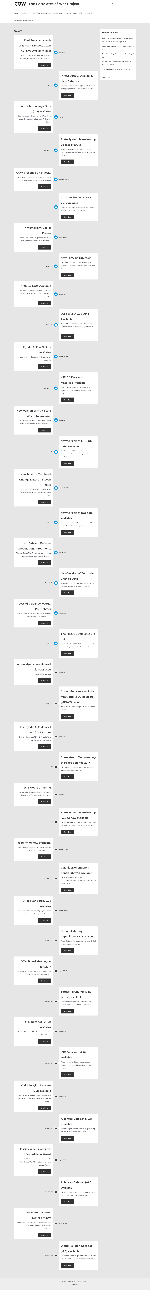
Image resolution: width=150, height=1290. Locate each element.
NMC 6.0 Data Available (36, 285)
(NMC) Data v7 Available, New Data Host (116, 46)
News (75, 13)
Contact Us (88, 13)
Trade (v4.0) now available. (33, 842)
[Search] (134, 4)
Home (16, 13)
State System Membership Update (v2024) (116, 62)
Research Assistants (44, 13)
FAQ (80, 13)
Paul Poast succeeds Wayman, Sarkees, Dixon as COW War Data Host (35, 45)
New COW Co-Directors (76, 258)
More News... (106, 77)
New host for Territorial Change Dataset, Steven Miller (35, 480)
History (68, 13)
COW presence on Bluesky (33, 172)
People (32, 13)
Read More (44, 65)
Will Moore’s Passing (37, 787)
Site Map (75, 1284)
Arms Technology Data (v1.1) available (115, 54)
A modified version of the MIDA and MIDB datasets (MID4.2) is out (77, 697)
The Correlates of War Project (53, 4)
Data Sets (24, 13)
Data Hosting (58, 13)
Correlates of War (82, 1281)
